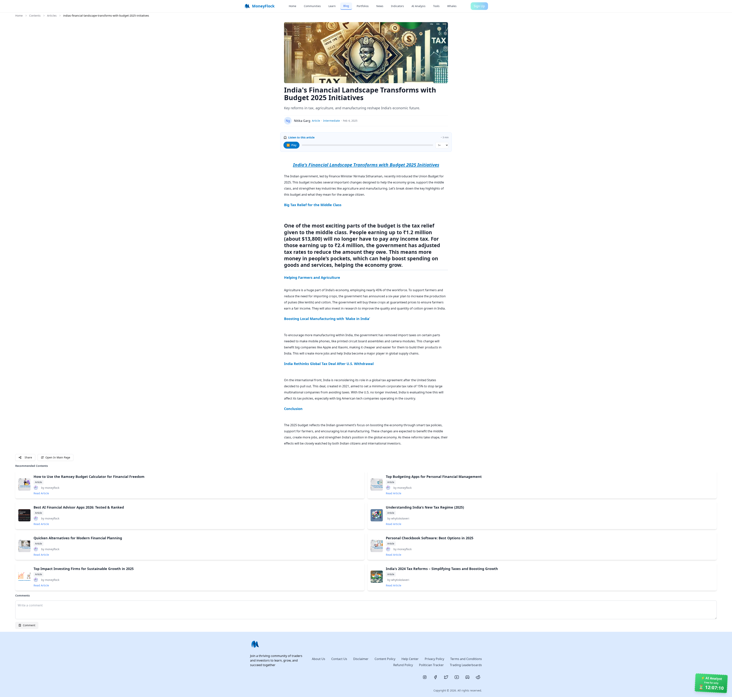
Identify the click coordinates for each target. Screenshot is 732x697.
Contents (35, 15)
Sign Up (479, 6)
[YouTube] (457, 677)
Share (28, 457)
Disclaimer (360, 659)
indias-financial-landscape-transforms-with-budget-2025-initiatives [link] (106, 15)
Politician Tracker (431, 665)
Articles (52, 15)
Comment (29, 625)
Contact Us (339, 659)
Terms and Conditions (466, 659)
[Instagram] (425, 677)
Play (291, 145)
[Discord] (467, 677)
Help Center (410, 659)
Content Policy (385, 659)
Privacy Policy (434, 659)
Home (19, 15)
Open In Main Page (57, 457)
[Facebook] (435, 677)
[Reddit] (478, 677)
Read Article (41, 493)
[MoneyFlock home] (278, 644)
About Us (318, 659)
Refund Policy (403, 665)
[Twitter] (446, 677)
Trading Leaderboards (466, 665)
